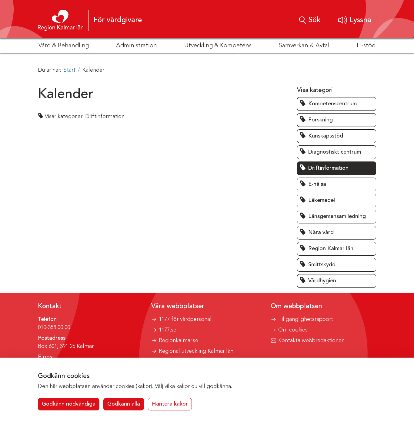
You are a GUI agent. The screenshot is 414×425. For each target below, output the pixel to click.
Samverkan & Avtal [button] (304, 46)
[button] (354, 20)
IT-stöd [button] (366, 46)
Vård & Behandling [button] (63, 46)
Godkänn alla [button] (123, 404)
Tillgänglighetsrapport (305, 319)
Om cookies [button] (293, 330)
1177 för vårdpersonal (185, 319)
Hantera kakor (170, 404)
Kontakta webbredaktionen (311, 340)
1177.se (167, 330)
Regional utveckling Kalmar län (196, 351)
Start (69, 70)
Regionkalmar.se (178, 340)
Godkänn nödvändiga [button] (68, 404)
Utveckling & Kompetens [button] (218, 46)
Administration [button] (136, 46)
